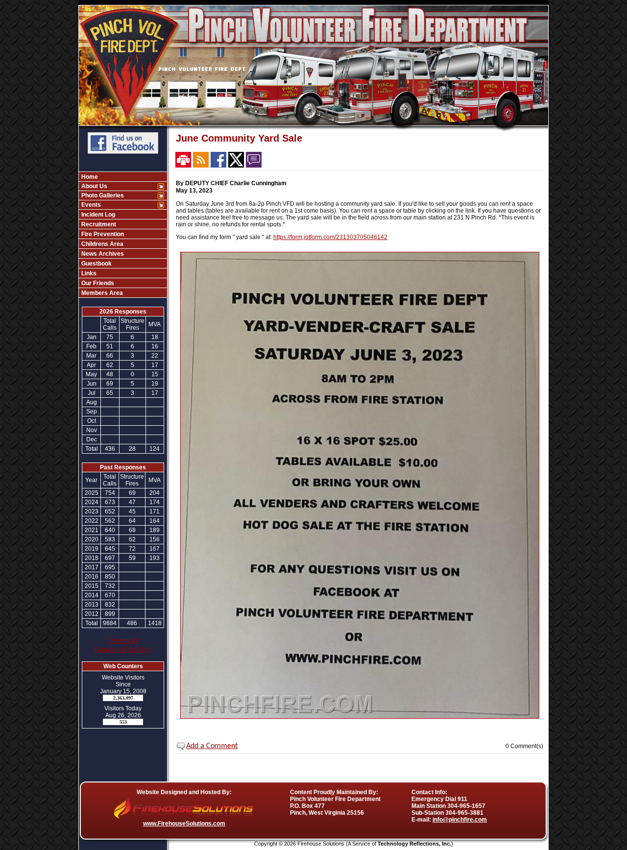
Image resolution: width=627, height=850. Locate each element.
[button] (118, 186)
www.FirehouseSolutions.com (184, 823)
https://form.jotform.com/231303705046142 (330, 237)
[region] (123, 234)
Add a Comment (212, 746)
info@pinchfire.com (460, 819)
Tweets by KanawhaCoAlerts (123, 644)
